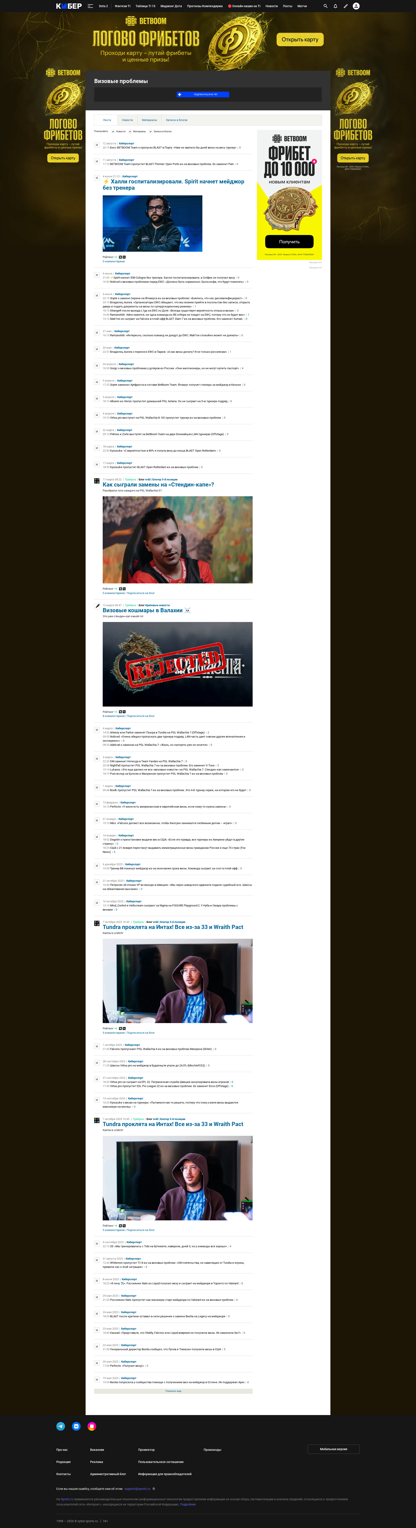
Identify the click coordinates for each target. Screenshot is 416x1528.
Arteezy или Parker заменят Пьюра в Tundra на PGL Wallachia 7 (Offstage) (157, 732)
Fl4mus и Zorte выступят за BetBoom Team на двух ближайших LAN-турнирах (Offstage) (167, 434)
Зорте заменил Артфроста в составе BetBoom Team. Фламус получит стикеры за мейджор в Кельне (175, 384)
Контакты (63, 1474)
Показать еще (173, 1391)
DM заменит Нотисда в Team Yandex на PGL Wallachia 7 (146, 761)
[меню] (90, 6)
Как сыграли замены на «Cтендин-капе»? (158, 484)
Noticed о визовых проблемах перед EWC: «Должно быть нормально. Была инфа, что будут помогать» (177, 281)
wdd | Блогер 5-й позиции (161, 479)
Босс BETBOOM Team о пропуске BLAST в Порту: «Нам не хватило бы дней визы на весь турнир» (173, 147)
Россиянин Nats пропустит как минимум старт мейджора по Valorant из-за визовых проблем (171, 1299)
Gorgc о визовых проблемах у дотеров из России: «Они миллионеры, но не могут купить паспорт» (174, 368)
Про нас (62, 1449)
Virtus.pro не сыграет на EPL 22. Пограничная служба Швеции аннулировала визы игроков (169, 1082)
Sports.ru (67, 1499)
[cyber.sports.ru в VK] (77, 1427)
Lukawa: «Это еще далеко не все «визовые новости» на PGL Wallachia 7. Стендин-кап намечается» (174, 769)
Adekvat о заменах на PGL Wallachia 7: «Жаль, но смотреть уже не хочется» (159, 744)
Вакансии (97, 1449)
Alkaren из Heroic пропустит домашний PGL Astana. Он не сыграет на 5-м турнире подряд (169, 401)
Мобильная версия (333, 1449)
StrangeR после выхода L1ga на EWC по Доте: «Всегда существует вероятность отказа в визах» (172, 310)
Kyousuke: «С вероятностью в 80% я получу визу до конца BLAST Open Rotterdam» (163, 450)
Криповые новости (157, 605)
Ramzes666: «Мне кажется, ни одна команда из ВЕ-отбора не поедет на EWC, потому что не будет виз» (177, 314)
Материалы (149, 120)
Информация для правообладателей (165, 1474)
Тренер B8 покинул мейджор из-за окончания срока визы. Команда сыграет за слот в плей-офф (173, 868)
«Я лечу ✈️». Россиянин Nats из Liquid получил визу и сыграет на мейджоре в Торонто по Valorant (174, 1283)
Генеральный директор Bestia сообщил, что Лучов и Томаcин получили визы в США (165, 1349)
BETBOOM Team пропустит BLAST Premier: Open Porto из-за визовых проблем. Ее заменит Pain (172, 164)
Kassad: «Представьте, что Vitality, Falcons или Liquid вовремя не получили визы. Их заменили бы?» (175, 1332)
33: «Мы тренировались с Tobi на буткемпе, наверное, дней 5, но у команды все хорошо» (168, 1246)
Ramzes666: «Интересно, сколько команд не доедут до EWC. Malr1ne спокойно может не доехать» (174, 335)
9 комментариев (114, 1033)
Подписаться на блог (141, 593)
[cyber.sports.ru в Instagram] (93, 1427)
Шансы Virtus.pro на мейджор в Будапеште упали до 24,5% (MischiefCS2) (157, 1065)
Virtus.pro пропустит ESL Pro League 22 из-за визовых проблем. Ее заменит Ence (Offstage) (169, 1086)
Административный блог (108, 1474)
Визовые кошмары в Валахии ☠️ (147, 610)
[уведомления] (335, 6)
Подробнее (188, 1504)
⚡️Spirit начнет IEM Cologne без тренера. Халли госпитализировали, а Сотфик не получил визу (172, 277)
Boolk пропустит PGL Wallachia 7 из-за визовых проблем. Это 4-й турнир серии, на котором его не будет (178, 790)
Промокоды (212, 1449)
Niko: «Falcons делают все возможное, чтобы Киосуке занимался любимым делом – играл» (171, 823)
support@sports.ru (137, 1488)
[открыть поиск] (325, 6)
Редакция (63, 1462)
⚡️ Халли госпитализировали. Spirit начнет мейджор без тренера (173, 184)
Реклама (96, 1462)
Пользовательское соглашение (161, 1462)
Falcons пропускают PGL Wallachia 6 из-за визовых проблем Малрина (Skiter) (161, 1049)
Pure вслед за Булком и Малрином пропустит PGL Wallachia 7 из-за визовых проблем (166, 773)
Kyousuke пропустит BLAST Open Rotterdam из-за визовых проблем (154, 467)
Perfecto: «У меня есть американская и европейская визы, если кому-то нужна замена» (168, 806)
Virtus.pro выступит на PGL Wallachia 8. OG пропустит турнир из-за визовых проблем (165, 417)
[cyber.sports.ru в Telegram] (61, 1427)
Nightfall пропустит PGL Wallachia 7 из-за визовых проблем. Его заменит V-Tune (162, 765)
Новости (127, 120)
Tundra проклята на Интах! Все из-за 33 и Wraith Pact (173, 927)
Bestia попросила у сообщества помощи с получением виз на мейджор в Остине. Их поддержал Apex (177, 1382)
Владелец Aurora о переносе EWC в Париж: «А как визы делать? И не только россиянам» (168, 351)
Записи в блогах (176, 120)
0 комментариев (114, 261)
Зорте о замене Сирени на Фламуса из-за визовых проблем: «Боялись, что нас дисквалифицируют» (176, 298)
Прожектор (146, 1449)
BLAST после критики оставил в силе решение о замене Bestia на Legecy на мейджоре (167, 1316)
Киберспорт (126, 143)
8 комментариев (114, 716)
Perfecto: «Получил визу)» (127, 1365)
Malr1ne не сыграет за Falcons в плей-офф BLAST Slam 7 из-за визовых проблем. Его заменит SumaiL (176, 318)
